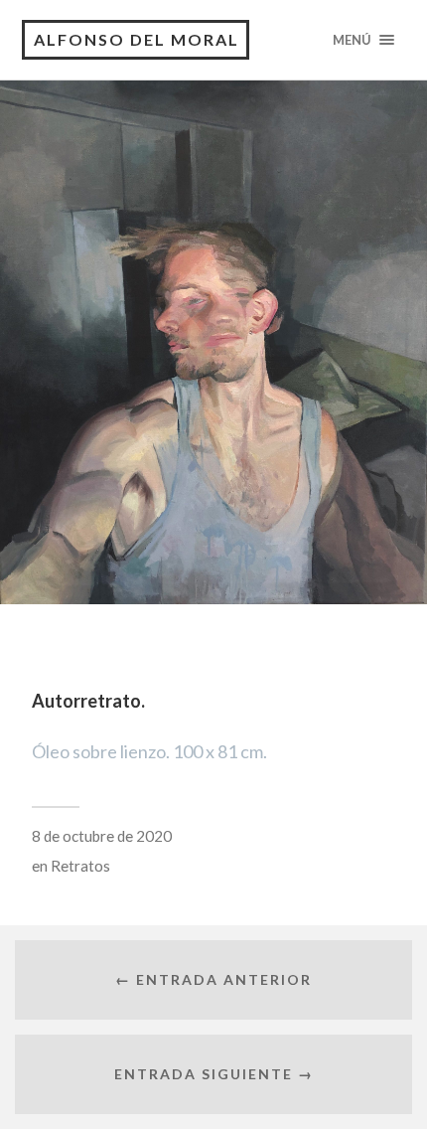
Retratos (80, 866)
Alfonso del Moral (136, 39)
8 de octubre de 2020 (102, 836)
